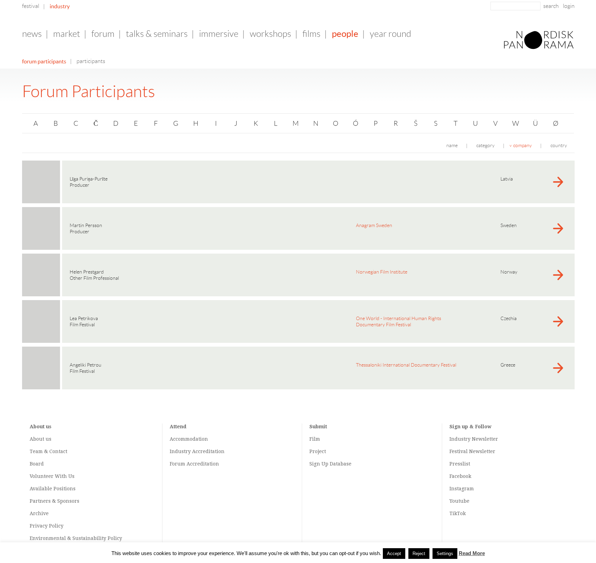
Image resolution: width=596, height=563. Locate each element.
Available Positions (53, 488)
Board (37, 464)
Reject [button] (419, 553)
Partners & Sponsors (54, 501)
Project (317, 451)
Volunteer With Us (52, 476)
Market (66, 34)
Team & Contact (48, 451)
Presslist (459, 464)
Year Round (390, 34)
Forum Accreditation (194, 464)
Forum (103, 34)
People (345, 34)
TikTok (457, 513)
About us (40, 439)
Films (311, 34)
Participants (91, 61)
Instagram (461, 488)
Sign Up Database (330, 464)
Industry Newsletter (473, 439)
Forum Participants (44, 61)
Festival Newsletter (472, 451)
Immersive (218, 34)
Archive (39, 513)
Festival (30, 6)
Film (314, 439)
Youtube (459, 501)
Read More (472, 553)
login (569, 6)
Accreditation (208, 451)
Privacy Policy (46, 526)
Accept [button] (394, 553)
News (32, 34)
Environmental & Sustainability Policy (76, 538)
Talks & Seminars (157, 34)
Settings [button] (445, 553)
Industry (60, 6)
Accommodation (189, 439)
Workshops (270, 34)
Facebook (460, 476)
